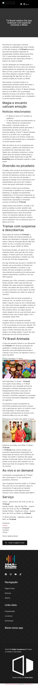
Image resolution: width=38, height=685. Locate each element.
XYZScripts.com (29, 684)
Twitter (5, 525)
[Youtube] (16, 574)
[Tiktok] (20, 574)
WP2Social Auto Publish (11, 684)
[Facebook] (6, 574)
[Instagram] (11, 574)
